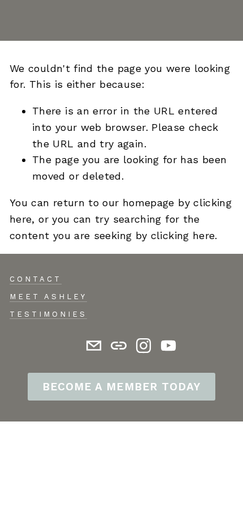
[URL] (119, 346)
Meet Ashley (48, 296)
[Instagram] (143, 346)
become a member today (121, 386)
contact (36, 279)
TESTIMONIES (48, 314)
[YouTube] (168, 346)
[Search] (15, 20)
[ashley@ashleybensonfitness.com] (94, 346)
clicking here (183, 235)
